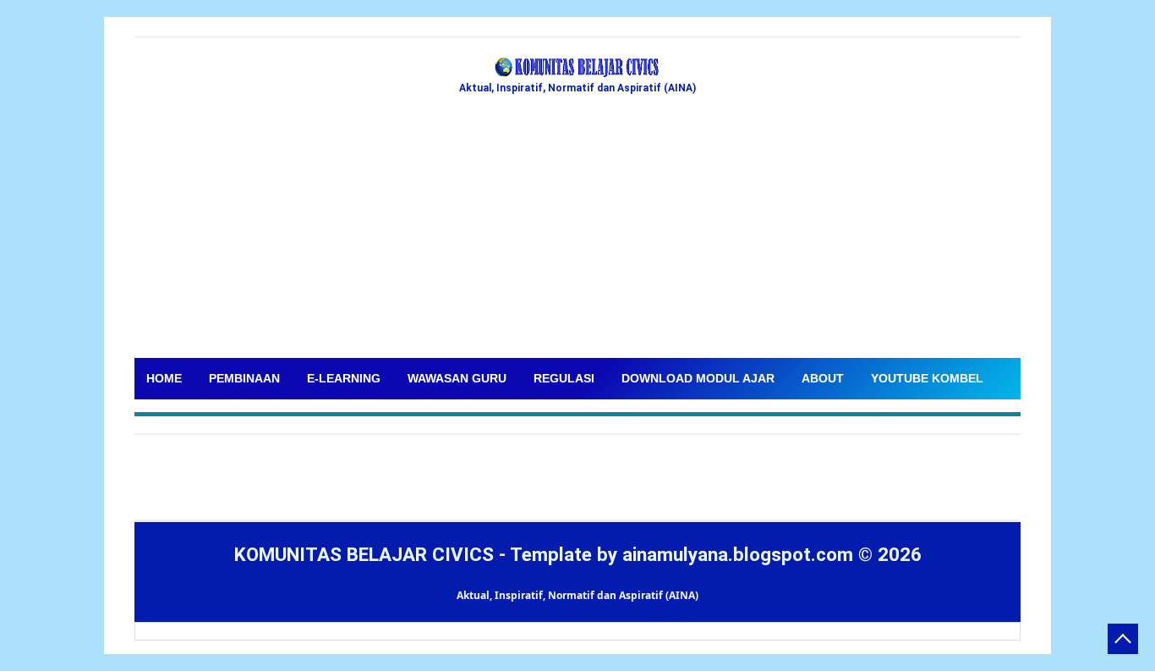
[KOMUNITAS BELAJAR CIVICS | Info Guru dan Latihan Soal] (577, 67)
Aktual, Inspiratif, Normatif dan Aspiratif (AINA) (577, 595)
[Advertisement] (577, 231)
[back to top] (1123, 639)
